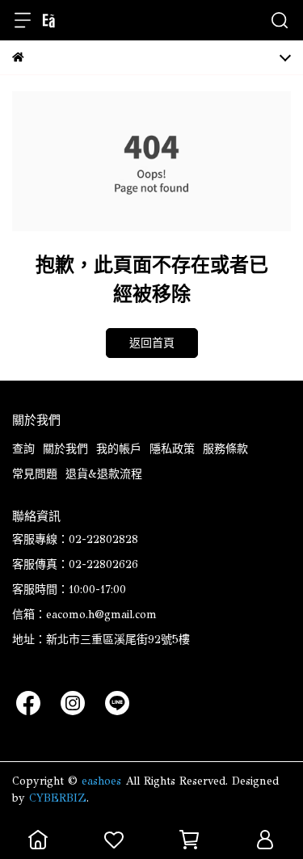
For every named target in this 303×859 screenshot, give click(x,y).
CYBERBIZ (57, 798)
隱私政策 (172, 449)
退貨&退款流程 (103, 474)
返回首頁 (152, 343)
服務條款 (225, 449)
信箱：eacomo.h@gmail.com (84, 614)
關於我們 (65, 449)
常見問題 (34, 474)
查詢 (23, 449)
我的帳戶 (118, 449)
